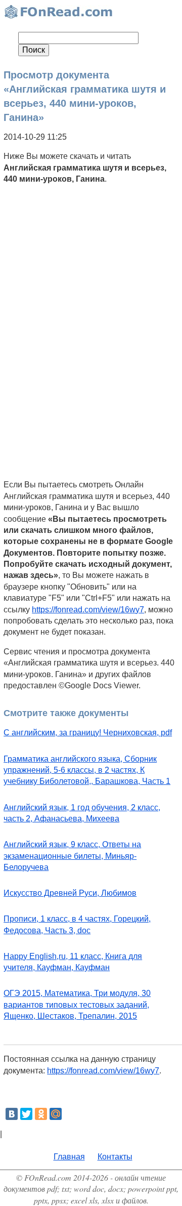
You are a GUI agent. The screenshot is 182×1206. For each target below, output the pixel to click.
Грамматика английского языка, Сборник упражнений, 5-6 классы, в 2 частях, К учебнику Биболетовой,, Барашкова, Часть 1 (87, 770)
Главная (69, 1156)
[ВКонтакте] (12, 1114)
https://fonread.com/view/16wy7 (88, 609)
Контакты (115, 1156)
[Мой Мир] (56, 1114)
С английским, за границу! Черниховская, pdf (88, 732)
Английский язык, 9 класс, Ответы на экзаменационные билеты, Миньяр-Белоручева (72, 855)
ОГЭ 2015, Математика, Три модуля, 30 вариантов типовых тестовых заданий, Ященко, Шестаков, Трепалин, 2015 (77, 1004)
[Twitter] (26, 1114)
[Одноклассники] (41, 1114)
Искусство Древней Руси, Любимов (70, 893)
